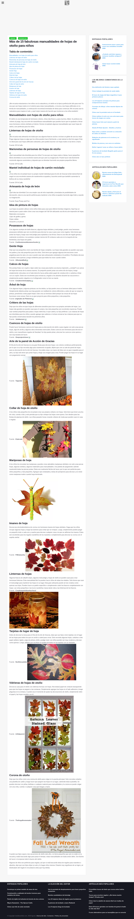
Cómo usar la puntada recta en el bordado (106, 112)
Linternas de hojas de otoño (18, 57)
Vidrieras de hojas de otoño (18, 95)
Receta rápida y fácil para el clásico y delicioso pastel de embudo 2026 (111, 193)
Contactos (50, 916)
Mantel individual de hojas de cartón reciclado (23, 62)
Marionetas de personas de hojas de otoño (22, 60)
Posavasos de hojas (15, 68)
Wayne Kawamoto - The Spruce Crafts (19, 903)
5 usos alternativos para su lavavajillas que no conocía (107, 912)
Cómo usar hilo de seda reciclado (18, 907)
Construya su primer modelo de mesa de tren (22, 889)
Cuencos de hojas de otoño (18, 79)
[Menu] (3, 2)
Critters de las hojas (15, 77)
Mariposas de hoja (15, 86)
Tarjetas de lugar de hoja (17, 93)
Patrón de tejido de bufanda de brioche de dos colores (25, 899)
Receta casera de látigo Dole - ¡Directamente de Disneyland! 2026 (112, 174)
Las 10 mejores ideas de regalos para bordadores (64, 899)
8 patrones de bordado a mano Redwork (61, 903)
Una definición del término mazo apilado (105, 87)
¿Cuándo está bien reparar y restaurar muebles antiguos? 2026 (112, 56)
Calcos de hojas (14, 73)
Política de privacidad (61, 916)
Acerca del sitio (41, 916)
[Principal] (67, 3)
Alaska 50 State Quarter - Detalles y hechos (106, 128)
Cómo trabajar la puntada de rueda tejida (105, 91)
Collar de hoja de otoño (16, 84)
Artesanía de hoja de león (17, 64)
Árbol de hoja (13, 75)
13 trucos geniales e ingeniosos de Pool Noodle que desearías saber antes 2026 (113, 184)
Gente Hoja (13, 71)
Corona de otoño (14, 97)
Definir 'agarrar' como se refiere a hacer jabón (107, 147)
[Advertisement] (67, 20)
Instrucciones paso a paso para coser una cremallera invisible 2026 (113, 46)
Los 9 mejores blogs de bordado (59, 907)
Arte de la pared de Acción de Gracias (21, 82)
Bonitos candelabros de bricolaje (59, 895)
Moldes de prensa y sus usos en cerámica (106, 143)
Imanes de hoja (14, 88)
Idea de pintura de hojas (17, 66)
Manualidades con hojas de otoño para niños (23, 55)
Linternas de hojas (15, 90)
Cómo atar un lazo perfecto (101, 157)
